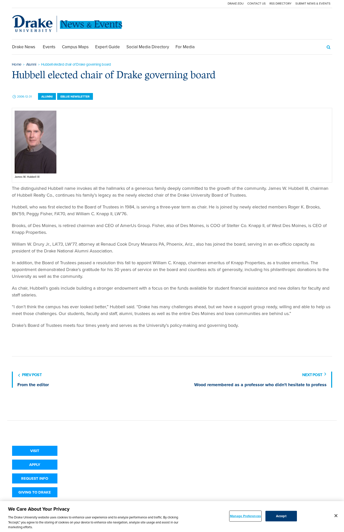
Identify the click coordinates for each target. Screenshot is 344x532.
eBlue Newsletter (75, 96)
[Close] (335, 515)
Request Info (34, 478)
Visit (34, 451)
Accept (281, 516)
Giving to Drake (34, 492)
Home (16, 64)
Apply (34, 464)
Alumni (31, 64)
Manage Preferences (245, 516)
